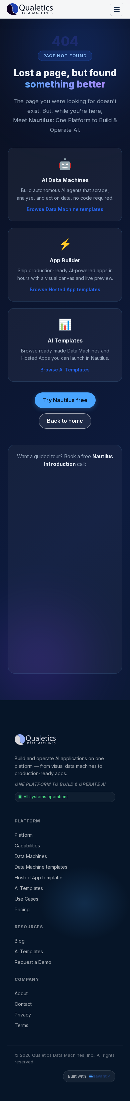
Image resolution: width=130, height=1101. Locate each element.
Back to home (65, 420)
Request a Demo (33, 962)
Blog (20, 941)
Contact (23, 1004)
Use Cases (26, 899)
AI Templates (29, 888)
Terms (21, 1025)
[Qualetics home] (30, 9)
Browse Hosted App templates (65, 289)
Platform (24, 835)
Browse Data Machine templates (65, 209)
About (21, 993)
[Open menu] (116, 9)
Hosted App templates (39, 877)
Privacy (23, 1014)
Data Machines (31, 856)
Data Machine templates (41, 867)
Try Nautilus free (65, 400)
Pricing (22, 909)
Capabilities (27, 845)
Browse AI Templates (65, 369)
